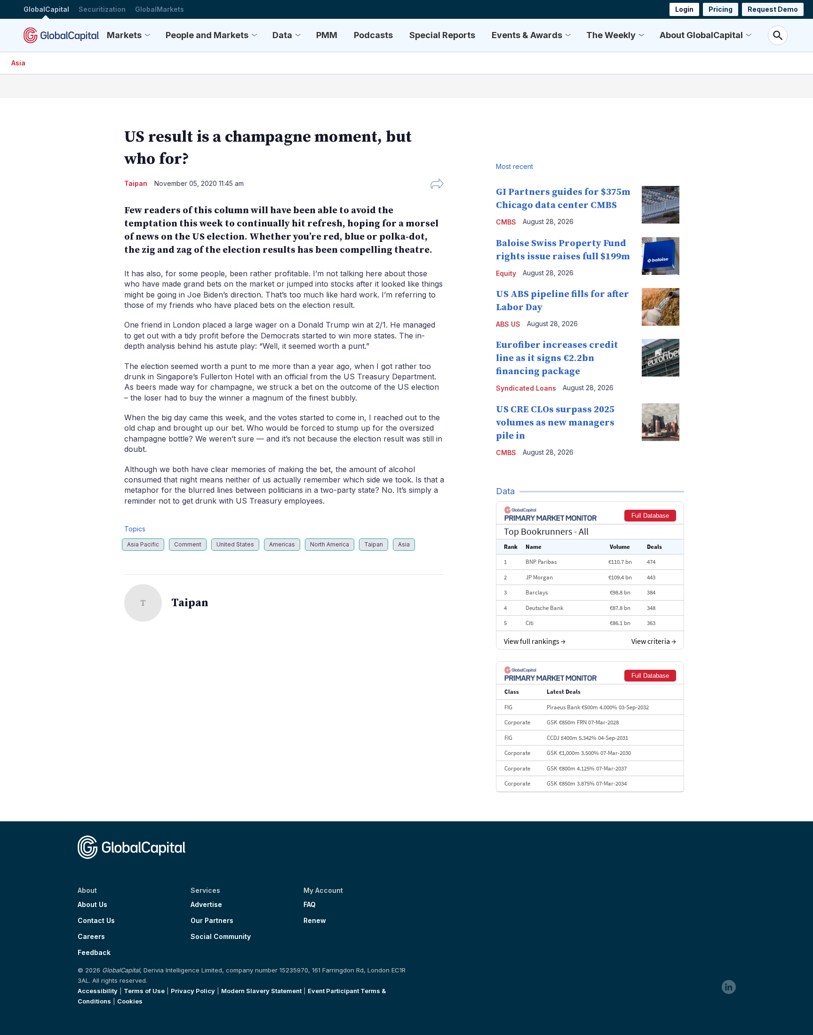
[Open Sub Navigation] (147, 35)
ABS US (508, 324)
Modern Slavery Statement (261, 991)
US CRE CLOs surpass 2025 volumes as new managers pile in (555, 423)
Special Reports (442, 35)
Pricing (721, 9)
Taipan (373, 544)
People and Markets (207, 35)
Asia (18, 63)
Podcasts (373, 35)
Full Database (650, 515)
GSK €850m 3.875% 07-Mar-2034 (587, 783)
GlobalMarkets (159, 9)
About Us (92, 904)
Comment (187, 544)
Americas (282, 544)
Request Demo (773, 9)
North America (329, 544)
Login (684, 9)
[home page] (61, 35)
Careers (91, 936)
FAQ (309, 904)
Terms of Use (144, 991)
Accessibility (98, 991)
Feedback (94, 952)
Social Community (221, 936)
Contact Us (96, 920)
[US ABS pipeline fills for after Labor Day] (660, 307)
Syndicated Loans (526, 388)
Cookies (130, 1001)
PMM (326, 35)
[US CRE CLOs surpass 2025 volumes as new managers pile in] (660, 422)
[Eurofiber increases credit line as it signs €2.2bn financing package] (660, 358)
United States (235, 544)
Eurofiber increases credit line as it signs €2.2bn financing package (557, 358)
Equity (506, 273)
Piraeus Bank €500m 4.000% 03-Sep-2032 (598, 707)
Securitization (102, 9)
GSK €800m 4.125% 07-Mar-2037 (587, 768)
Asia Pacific (143, 544)
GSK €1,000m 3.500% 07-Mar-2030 (589, 753)
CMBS (506, 222)
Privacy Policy (193, 991)
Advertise (206, 904)
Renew (314, 920)
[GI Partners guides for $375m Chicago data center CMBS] (660, 205)
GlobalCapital (46, 9)
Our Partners (212, 920)
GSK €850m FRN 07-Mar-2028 (583, 722)
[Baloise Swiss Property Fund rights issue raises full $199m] (660, 256)
